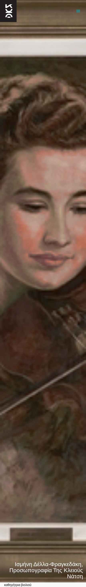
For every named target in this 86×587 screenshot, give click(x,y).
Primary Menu (78, 11)
